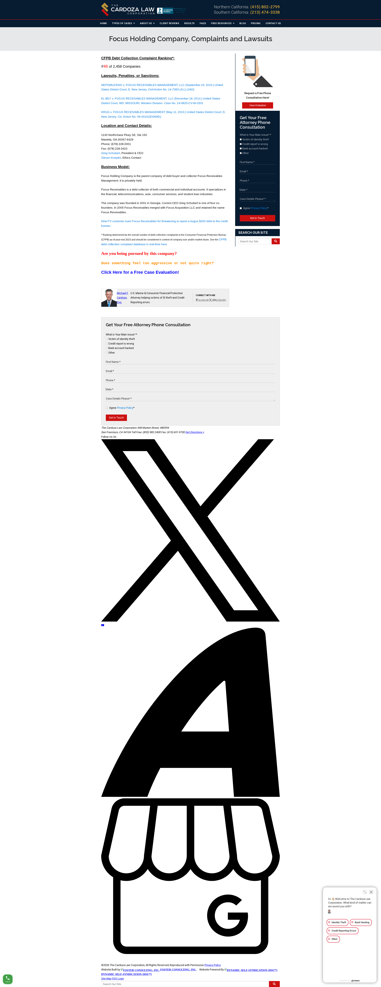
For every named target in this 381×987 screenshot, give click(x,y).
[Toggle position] (365, 892)
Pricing (256, 23)
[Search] (276, 241)
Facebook (203, 300)
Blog (242, 23)
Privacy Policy (259, 208)
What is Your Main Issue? (255, 134)
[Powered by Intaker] (355, 981)
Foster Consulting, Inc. (178, 969)
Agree (255, 208)
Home (103, 23)
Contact (273, 23)
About (146, 23)
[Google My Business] (190, 953)
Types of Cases (122, 23)
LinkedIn (221, 300)
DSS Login (118, 978)
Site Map (106, 978)
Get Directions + (194, 432)
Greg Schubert (110, 153)
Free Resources (221, 23)
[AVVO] (190, 795)
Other (245, 153)
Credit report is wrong (255, 144)
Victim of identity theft (255, 139)
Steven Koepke (111, 157)
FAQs (203, 23)
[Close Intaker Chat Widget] (371, 892)
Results (189, 23)
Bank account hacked (255, 148)
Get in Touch (257, 218)
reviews (169, 23)
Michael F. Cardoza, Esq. (122, 298)
